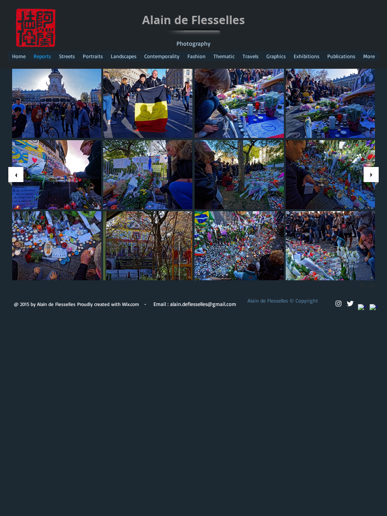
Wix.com (130, 304)
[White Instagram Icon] (338, 303)
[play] (363, 285)
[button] (56, 103)
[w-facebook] (362, 308)
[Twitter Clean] (350, 303)
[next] (371, 174)
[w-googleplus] (374, 308)
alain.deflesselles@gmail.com (203, 304)
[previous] (15, 174)
